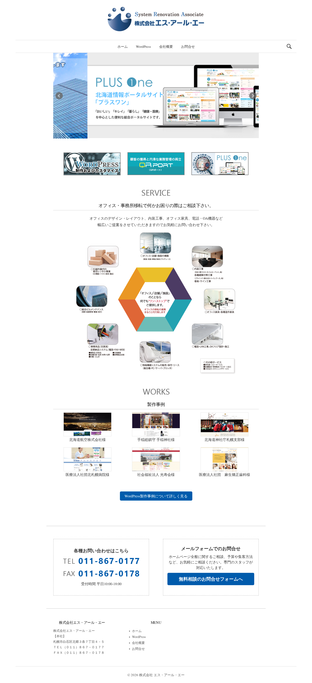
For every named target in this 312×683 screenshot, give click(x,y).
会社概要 (166, 46)
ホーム (122, 46)
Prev (59, 95)
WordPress (143, 46)
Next (252, 95)
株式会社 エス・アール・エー (162, 674)
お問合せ (188, 46)
